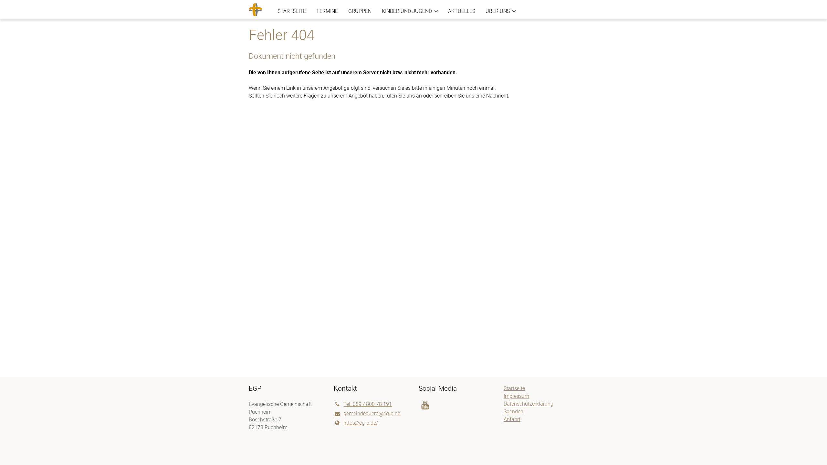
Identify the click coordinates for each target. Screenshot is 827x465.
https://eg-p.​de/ (360, 423)
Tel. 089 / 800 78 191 (367, 404)
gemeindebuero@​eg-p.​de (371, 413)
